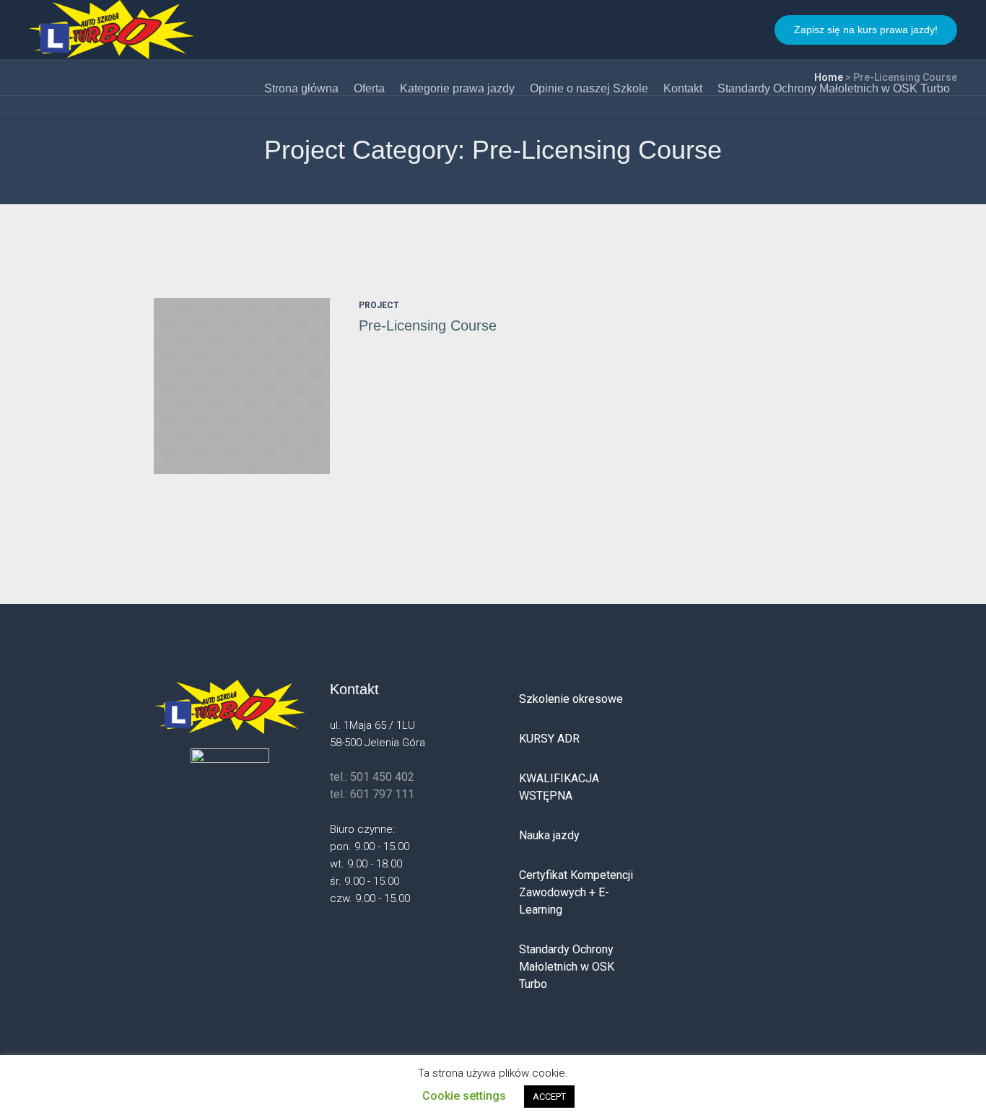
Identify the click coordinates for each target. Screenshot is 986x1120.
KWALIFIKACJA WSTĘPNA (559, 786)
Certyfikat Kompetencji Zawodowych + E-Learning (576, 892)
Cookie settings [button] (464, 1096)
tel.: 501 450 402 (372, 777)
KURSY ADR (549, 738)
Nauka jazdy (549, 835)
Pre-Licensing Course (428, 325)
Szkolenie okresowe (571, 699)
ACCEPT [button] (549, 1096)
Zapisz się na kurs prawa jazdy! (866, 29)
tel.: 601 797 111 (372, 794)
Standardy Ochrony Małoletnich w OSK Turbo (566, 966)
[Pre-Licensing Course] (242, 386)
